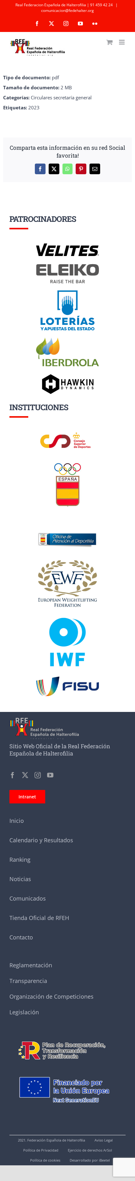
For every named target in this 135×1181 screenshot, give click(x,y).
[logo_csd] (67, 434)
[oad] (67, 524)
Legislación (24, 1012)
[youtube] (50, 775)
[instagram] (38, 775)
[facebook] (12, 775)
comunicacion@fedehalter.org (67, 10)
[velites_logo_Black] (67, 246)
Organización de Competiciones (51, 996)
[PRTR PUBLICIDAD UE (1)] (67, 1037)
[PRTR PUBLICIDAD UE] (67, 1069)
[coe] (67, 463)
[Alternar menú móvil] (122, 42)
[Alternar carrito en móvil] (109, 42)
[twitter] (25, 775)
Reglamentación (30, 965)
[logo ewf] (67, 561)
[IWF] (67, 613)
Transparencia (28, 981)
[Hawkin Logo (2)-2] (67, 376)
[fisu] (67, 679)
